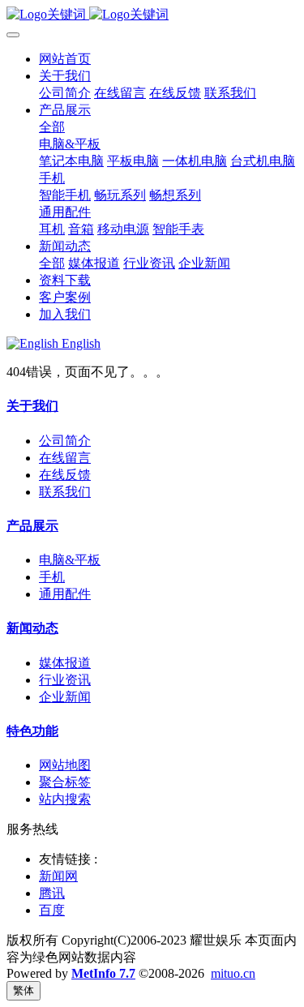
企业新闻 (65, 697)
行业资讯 (65, 680)
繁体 (23, 990)
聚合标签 (65, 782)
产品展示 (32, 526)
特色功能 (32, 731)
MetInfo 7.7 (103, 973)
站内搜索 (65, 799)
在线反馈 (65, 475)
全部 (52, 127)
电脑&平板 (70, 560)
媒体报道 (65, 663)
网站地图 (65, 765)
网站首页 (65, 59)
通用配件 (65, 594)
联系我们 (65, 492)
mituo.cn (233, 973)
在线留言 (65, 458)
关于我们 (32, 406)
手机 (52, 577)
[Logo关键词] (152, 15)
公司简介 (65, 441)
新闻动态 (32, 628)
